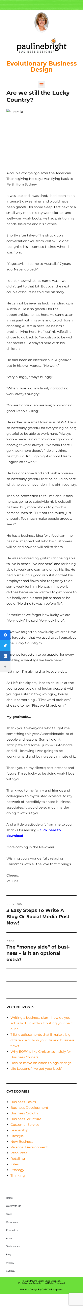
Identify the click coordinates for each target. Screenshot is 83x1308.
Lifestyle (17, 1136)
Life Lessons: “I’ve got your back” (36, 1069)
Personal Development (29, 1147)
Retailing (17, 1159)
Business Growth (24, 1113)
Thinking (17, 1176)
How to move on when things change (41, 1063)
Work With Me (13, 1206)
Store (9, 1214)
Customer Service (24, 1125)
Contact (10, 1270)
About (9, 1238)
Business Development (29, 1108)
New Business (21, 1142)
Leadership (19, 1130)
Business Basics (23, 1102)
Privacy (10, 1262)
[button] (41, 84)
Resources (18, 1153)
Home (9, 1198)
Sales (14, 1164)
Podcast (10, 1230)
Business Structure (25, 1119)
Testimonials (13, 1246)
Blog (8, 1254)
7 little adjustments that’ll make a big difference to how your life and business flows (42, 1040)
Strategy (17, 1170)
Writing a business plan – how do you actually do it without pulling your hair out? (41, 1023)
